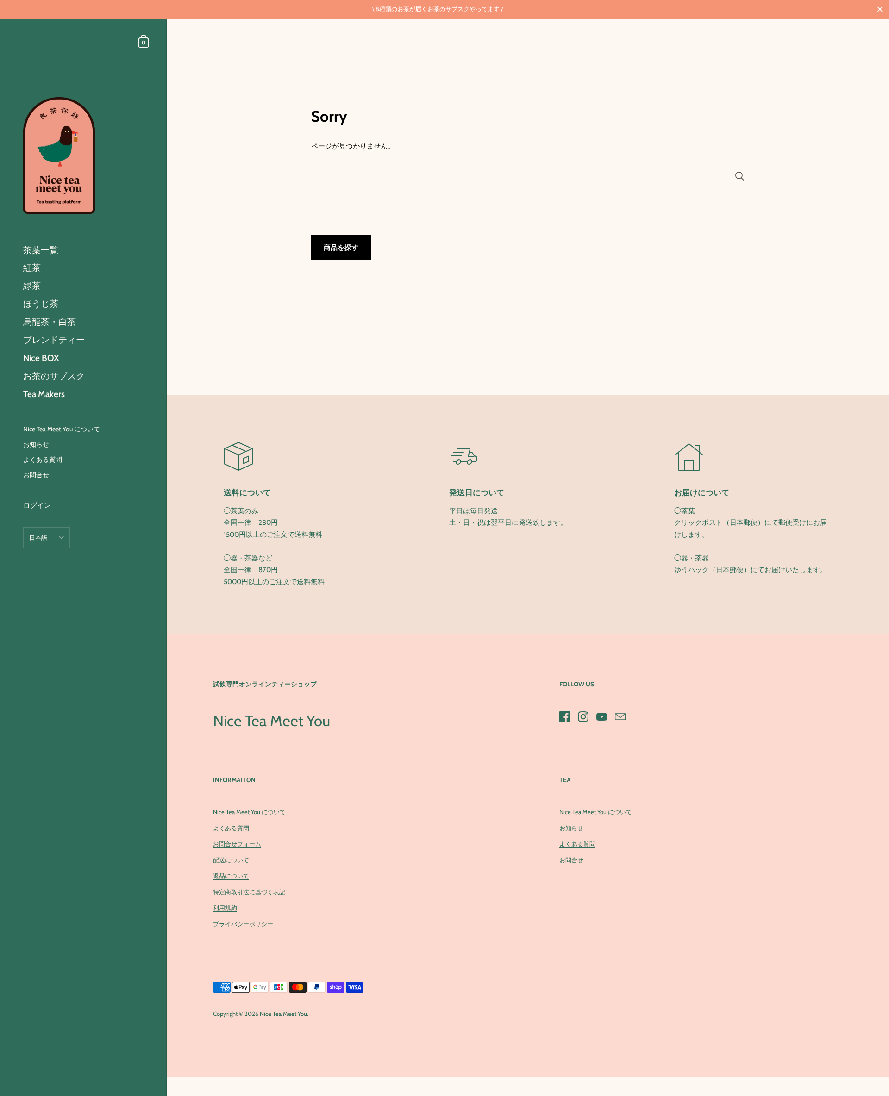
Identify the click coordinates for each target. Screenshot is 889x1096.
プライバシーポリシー (243, 924)
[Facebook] (564, 716)
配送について (231, 860)
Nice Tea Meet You (283, 1013)
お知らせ (571, 828)
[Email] (620, 716)
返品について (231, 875)
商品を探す (341, 247)
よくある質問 (231, 828)
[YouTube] (601, 716)
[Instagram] (583, 716)
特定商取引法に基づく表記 (249, 892)
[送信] (740, 176)
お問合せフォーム (237, 843)
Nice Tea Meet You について (249, 812)
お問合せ (571, 860)
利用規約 (225, 907)
